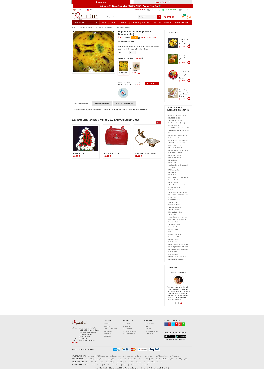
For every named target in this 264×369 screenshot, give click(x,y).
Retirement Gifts (144, 359)
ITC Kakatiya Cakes (174, 170)
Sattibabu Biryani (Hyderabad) (178, 165)
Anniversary (124, 22)
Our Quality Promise (124, 104)
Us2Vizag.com (174, 356)
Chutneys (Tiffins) (174, 204)
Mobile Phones (116, 365)
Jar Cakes (171, 167)
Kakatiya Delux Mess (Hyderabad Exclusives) (183, 244)
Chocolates (106, 365)
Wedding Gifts (99, 359)
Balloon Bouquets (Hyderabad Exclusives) (182, 135)
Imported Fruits (173, 222)
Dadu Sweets (172, 251)
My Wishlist (128, 326)
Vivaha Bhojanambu (105, 27)
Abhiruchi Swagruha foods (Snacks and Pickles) (184, 185)
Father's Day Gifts (168, 359)
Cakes (87, 365)
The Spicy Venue (173, 209)
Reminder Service (131, 331)
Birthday (104, 22)
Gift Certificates (134, 365)
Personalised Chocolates (176, 237)
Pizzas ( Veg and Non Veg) (177, 256)
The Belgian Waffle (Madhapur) (178, 130)
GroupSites (79, 10)
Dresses (149, 365)
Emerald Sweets (173, 239)
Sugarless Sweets (174, 224)
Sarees (143, 365)
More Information (101, 104)
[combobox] (147, 16)
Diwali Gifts (109, 362)
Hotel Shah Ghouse (174, 190)
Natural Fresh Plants (175, 138)
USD (91, 10)
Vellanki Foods (173, 202)
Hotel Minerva (172, 242)
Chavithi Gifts (89, 362)
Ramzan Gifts (119, 362)
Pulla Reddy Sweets (174, 155)
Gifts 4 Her (145, 22)
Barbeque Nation (173, 125)
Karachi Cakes (173, 229)
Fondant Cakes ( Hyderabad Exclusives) (181, 150)
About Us (107, 324)
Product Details (81, 104)
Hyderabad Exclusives (87, 27)
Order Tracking (155, 10)
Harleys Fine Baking (175, 234)
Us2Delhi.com (139, 356)
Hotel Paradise (173, 254)
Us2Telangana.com (102, 356)
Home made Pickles (174, 145)
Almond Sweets (173, 182)
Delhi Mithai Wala (174, 199)
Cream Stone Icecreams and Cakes (180, 217)
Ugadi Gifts (150, 362)
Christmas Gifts (129, 362)
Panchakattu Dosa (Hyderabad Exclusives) (182, 177)
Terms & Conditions (110, 329)
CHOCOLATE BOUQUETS (177, 115)
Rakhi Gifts (159, 362)
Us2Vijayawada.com (162, 356)
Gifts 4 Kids (157, 22)
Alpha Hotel (172, 214)
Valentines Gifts (121, 359)
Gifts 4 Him (135, 22)
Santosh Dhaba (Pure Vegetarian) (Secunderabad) (185, 192)
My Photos (128, 329)
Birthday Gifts (89, 359)
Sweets (99, 365)
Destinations (108, 331)
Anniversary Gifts (110, 359)
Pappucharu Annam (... (123, 27)
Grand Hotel (172, 197)
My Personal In (130, 333)
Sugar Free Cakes (174, 227)
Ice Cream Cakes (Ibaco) (176, 123)
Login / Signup (140, 9)
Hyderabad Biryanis (174, 187)
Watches (125, 365)
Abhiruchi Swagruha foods (177, 143)
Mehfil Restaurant (174, 175)
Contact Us (107, 333)
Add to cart (153, 83)
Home (74, 27)
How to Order (150, 324)
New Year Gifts (132, 359)
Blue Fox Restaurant (175, 148)
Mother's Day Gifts (156, 359)
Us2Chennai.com (128, 356)
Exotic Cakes (172, 162)
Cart (183, 17)
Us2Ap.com (91, 356)
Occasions (167, 22)
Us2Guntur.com (149, 356)
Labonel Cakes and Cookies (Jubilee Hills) (182, 140)
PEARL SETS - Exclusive (176, 259)
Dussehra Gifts (99, 362)
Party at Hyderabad (174, 157)
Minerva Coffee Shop (175, 212)
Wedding (113, 22)
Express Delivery (180, 22)
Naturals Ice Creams (175, 152)
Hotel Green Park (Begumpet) (178, 219)
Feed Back (107, 336)
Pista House (172, 232)
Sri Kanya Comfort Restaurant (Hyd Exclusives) (183, 249)
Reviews (107, 326)
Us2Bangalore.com (115, 356)
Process (148, 329)
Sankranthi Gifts (140, 362)
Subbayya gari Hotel (175, 120)
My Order (128, 324)
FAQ (147, 326)
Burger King (172, 172)
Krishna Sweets (173, 180)
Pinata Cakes (172, 160)
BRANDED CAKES (174, 118)
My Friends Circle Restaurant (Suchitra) (181, 195)
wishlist (189, 17)
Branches (75, 342)
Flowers (93, 365)
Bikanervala (172, 133)
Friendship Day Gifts (182, 359)
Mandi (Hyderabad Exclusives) (178, 247)
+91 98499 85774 (171, 10)
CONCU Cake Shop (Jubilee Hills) (179, 128)
